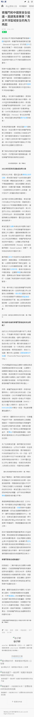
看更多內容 (18, 701)
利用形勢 (13, 269)
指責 (12, 226)
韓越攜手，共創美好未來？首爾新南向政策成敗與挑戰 (17, 693)
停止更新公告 (11, 6)
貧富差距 (23, 630)
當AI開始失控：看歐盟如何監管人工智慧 (14, 667)
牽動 (3, 495)
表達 (18, 507)
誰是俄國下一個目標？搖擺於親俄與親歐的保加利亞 (17, 679)
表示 (25, 126)
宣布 (28, 44)
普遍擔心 (12, 596)
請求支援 (23, 117)
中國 (6, 630)
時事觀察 (23, 6)
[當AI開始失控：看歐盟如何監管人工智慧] (17, 662)
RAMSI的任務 (7, 407)
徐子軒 (4, 29)
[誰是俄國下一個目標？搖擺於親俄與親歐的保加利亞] (17, 673)
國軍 (16, 630)
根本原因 (18, 293)
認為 (10, 257)
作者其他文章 (17, 656)
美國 (11, 630)
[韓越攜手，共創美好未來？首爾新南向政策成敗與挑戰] (17, 687)
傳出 (10, 432)
